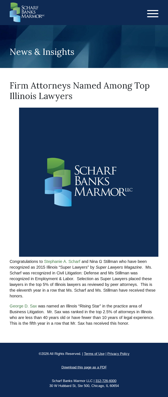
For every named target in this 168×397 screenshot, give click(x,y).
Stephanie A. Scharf (62, 261)
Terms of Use (94, 354)
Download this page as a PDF (84, 367)
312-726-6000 (105, 381)
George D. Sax (24, 306)
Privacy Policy (118, 354)
